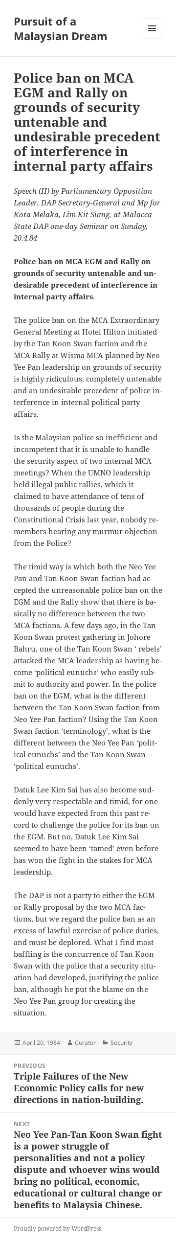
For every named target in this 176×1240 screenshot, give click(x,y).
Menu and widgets (152, 38)
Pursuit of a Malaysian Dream (61, 28)
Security (121, 1042)
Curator (85, 1042)
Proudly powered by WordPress (57, 1228)
